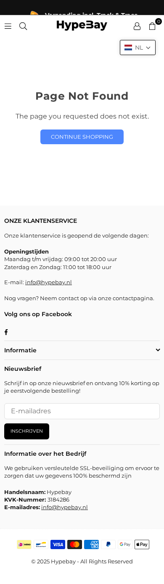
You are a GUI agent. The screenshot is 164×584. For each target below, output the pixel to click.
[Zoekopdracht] (23, 25)
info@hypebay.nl (48, 282)
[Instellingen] (137, 25)
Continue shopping (82, 136)
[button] (137, 47)
